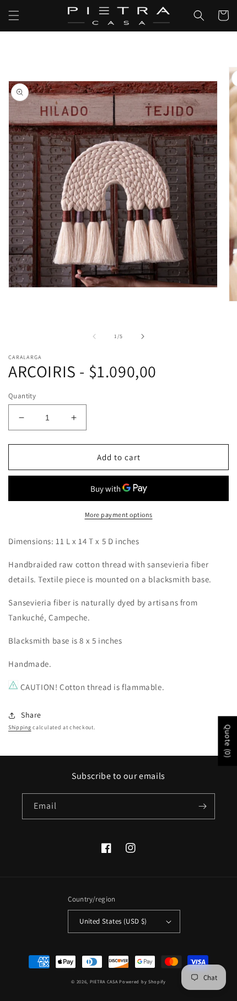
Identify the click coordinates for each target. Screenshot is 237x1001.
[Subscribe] (202, 806)
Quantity (22, 396)
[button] (14, 15)
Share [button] (31, 715)
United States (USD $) (113, 921)
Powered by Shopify (142, 981)
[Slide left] (94, 336)
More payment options (119, 514)
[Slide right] (143, 336)
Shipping (19, 727)
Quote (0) (228, 740)
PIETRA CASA (104, 981)
